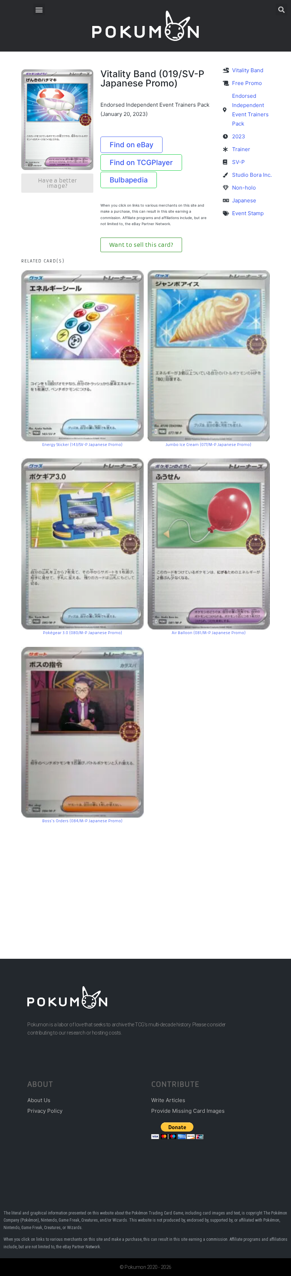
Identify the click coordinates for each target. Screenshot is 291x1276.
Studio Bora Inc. (252, 174)
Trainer (241, 149)
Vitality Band (247, 70)
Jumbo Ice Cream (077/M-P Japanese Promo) (208, 444)
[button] (39, 9)
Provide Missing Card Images (188, 1110)
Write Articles (168, 1100)
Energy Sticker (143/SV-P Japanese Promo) (82, 444)
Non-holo (244, 187)
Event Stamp (248, 213)
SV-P (238, 162)
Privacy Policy (44, 1110)
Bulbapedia (129, 180)
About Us (38, 1100)
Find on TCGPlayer (141, 162)
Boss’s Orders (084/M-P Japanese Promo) (82, 821)
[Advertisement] (145, 880)
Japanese (244, 200)
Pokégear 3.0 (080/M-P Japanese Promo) (82, 633)
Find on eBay (131, 144)
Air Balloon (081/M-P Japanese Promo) (209, 633)
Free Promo (247, 83)
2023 (238, 136)
